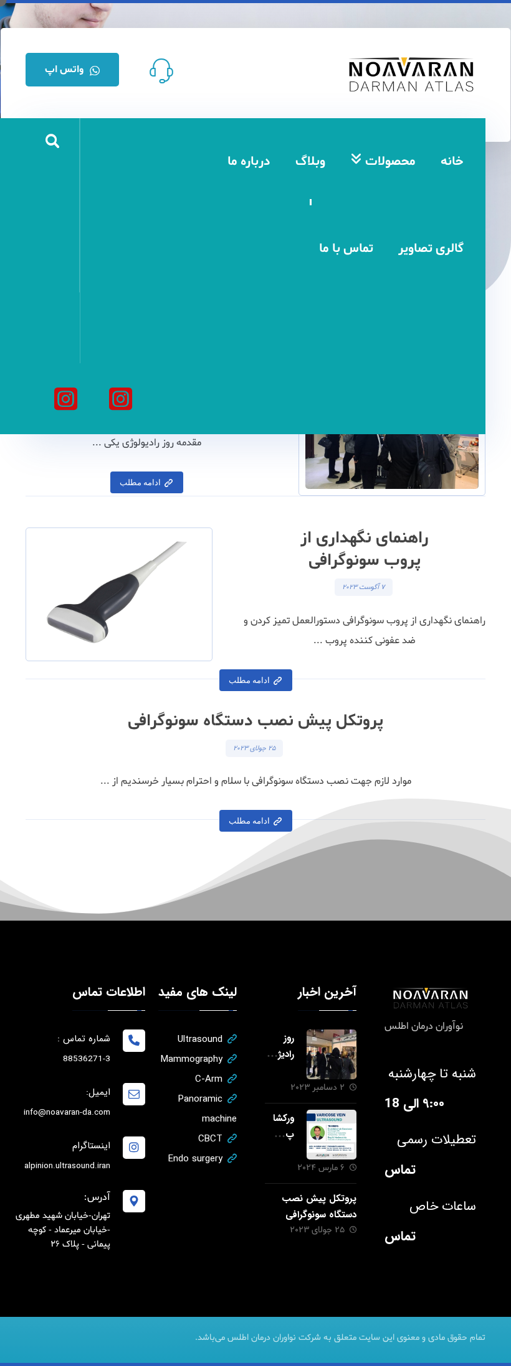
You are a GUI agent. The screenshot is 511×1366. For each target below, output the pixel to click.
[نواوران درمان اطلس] (120, 399)
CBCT (210, 1138)
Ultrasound (200, 1039)
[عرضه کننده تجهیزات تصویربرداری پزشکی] (412, 74)
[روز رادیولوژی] (331, 1054)
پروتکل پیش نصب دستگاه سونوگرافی (319, 1206)
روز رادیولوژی (280, 1054)
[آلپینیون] (65, 399)
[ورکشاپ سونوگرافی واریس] (331, 1134)
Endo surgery (195, 1158)
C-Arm (208, 1079)
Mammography (191, 1059)
